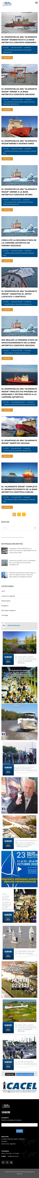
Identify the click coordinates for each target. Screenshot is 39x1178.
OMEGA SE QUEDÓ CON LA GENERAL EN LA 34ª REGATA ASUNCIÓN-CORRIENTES (22, 563)
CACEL (7, 47)
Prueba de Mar (15, 404)
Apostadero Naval (9, 151)
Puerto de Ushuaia (9, 450)
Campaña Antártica (9, 304)
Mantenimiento (5, 601)
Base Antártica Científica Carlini (12, 499)
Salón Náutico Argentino (8, 610)
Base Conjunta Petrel (10, 202)
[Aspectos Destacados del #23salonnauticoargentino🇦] (19, 1053)
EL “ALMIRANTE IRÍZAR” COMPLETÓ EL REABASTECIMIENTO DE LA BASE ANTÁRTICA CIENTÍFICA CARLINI (19, 489)
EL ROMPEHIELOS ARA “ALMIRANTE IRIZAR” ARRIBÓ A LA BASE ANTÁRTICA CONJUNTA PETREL (19, 192)
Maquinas (7, 404)
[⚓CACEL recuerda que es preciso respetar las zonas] (19, 943)
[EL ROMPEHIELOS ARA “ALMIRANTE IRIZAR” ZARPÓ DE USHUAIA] (19, 426)
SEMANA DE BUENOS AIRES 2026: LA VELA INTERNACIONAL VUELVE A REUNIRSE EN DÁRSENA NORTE (22, 575)
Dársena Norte (19, 151)
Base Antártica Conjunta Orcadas (13, 102)
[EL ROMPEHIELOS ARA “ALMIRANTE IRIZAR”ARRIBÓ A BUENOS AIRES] (19, 126)
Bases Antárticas (9, 353)
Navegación (4, 606)
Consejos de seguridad (8, 596)
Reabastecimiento (19, 50)
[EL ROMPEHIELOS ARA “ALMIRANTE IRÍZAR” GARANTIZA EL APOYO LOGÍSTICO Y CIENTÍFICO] (19, 277)
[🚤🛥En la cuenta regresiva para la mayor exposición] (19, 832)
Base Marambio (8, 50)
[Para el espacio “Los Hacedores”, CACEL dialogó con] (19, 795)
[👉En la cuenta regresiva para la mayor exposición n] (19, 906)
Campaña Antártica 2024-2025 (25, 202)
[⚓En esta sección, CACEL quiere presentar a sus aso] (19, 722)
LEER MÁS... (7, 57)
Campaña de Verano (29, 102)
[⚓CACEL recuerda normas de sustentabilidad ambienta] (19, 648)
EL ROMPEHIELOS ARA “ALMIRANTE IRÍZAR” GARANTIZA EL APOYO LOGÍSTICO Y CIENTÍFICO (19, 294)
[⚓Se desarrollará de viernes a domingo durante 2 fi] (19, 979)
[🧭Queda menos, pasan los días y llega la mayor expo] (19, 685)
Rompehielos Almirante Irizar (11, 104)
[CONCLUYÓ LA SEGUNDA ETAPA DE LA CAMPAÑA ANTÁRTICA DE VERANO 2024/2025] (19, 226)
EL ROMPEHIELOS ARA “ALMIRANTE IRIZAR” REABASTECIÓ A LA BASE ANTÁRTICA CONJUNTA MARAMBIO (19, 40)
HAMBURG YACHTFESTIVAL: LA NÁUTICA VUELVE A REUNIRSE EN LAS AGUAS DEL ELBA (22, 550)
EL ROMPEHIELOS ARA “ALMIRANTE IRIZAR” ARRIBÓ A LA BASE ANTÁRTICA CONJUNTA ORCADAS (19, 91)
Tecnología (4, 615)
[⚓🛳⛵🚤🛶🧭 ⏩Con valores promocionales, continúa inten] (19, 758)
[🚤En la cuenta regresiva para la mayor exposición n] (19, 869)
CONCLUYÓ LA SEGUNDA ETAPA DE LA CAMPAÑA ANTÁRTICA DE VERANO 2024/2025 (18, 243)
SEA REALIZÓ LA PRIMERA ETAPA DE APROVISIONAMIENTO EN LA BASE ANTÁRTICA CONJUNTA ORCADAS (19, 343)
